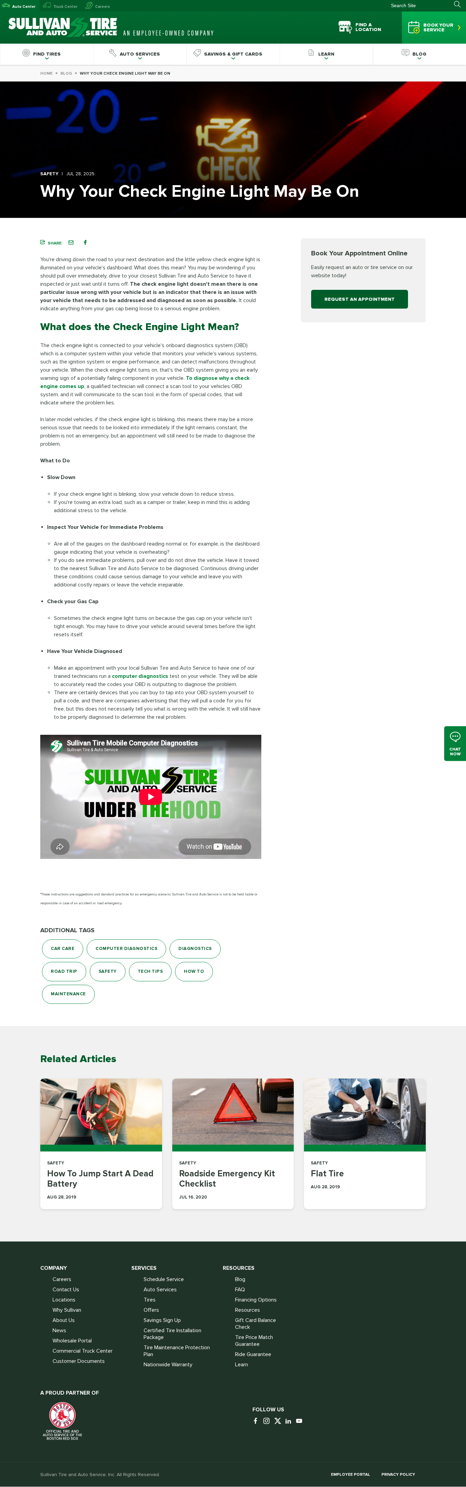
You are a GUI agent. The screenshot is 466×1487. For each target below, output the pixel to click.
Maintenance (68, 994)
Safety (108, 971)
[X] (279, 1421)
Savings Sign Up (162, 1320)
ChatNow (455, 752)
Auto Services (160, 1289)
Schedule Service (164, 1279)
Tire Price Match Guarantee (254, 1341)
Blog (66, 73)
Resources (247, 1310)
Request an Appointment (359, 299)
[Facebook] (257, 1421)
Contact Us (66, 1289)
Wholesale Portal (72, 1340)
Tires (150, 1299)
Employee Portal (350, 1474)
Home (46, 73)
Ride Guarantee (253, 1354)
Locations (64, 1299)
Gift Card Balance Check (255, 1323)
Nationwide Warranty (168, 1364)
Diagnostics (195, 948)
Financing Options (256, 1299)
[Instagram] (268, 1421)
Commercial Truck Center (83, 1351)
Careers (102, 6)
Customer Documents (79, 1361)
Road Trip (64, 971)
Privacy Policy (398, 1474)
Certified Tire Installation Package (172, 1334)
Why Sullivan (67, 1310)
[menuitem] (46, 54)
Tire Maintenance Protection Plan (177, 1351)
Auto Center (23, 6)
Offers (151, 1310)
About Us (64, 1320)
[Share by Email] (71, 242)
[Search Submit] (460, 4)
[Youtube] (301, 1421)
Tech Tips (150, 971)
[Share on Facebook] (85, 242)
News (59, 1330)
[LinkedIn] (290, 1421)
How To (194, 971)
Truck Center (65, 6)
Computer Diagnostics (126, 948)
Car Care (62, 948)
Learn (241, 1364)
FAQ (240, 1289)
